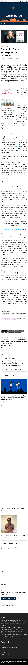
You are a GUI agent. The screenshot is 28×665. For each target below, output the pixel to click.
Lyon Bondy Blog (14, 661)
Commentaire (5, 552)
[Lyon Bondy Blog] (14, 17)
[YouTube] (21, 1)
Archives (3, 603)
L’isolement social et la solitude (11, 229)
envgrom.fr (16, 362)
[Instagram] (25, 1)
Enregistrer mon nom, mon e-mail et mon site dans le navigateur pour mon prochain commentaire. (14, 592)
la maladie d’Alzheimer (11, 146)
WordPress (3, 662)
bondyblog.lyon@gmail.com (9, 647)
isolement (17, 330)
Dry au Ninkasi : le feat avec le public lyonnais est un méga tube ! (12, 509)
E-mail (3, 578)
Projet (18, 332)
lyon (2, 332)
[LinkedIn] (26, 1)
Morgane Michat (8, 58)
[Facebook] (19, 1)
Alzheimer (10, 330)
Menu (4, 23)
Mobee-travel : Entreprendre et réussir (13, 535)
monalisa (12, 332)
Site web (3, 584)
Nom (2, 571)
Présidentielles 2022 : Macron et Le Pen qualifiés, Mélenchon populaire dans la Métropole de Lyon (13, 397)
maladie (7, 332)
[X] (23, 1)
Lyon (2, 46)
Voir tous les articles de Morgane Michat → (13, 369)
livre (22, 330)
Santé (6, 46)
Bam (9, 662)
